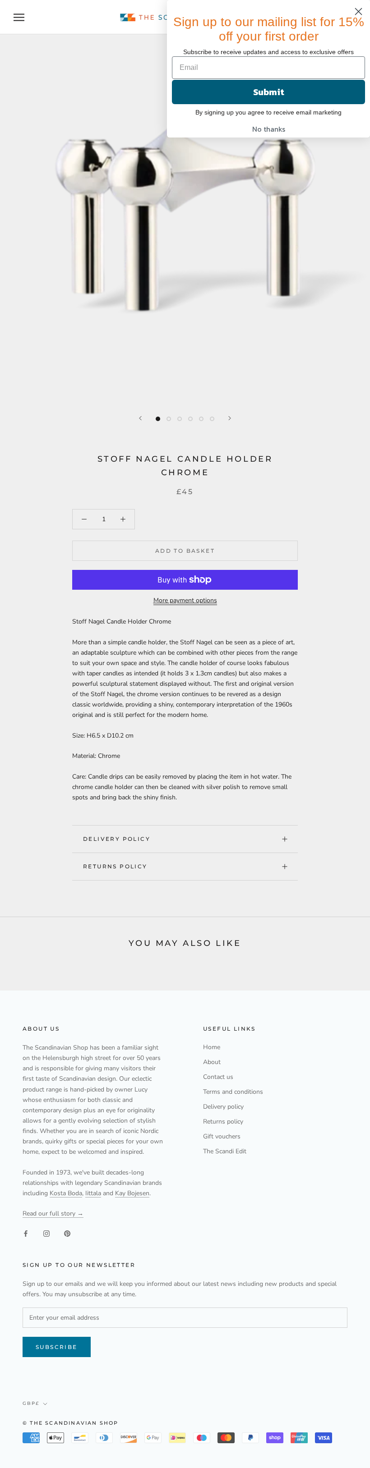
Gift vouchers (221, 1136)
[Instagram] (46, 1233)
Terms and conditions (233, 1091)
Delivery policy (116, 838)
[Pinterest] (67, 1233)
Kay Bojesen (132, 1193)
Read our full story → (53, 1213)
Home (211, 1047)
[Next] (229, 418)
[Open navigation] (19, 17)
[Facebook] (26, 1233)
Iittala (93, 1193)
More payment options (185, 600)
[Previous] (140, 418)
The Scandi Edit (224, 1151)
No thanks (268, 129)
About (212, 1062)
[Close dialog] (358, 11)
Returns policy (115, 866)
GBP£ (31, 1403)
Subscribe (57, 1347)
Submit (268, 92)
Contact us (218, 1077)
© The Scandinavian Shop (71, 1423)
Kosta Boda (66, 1193)
